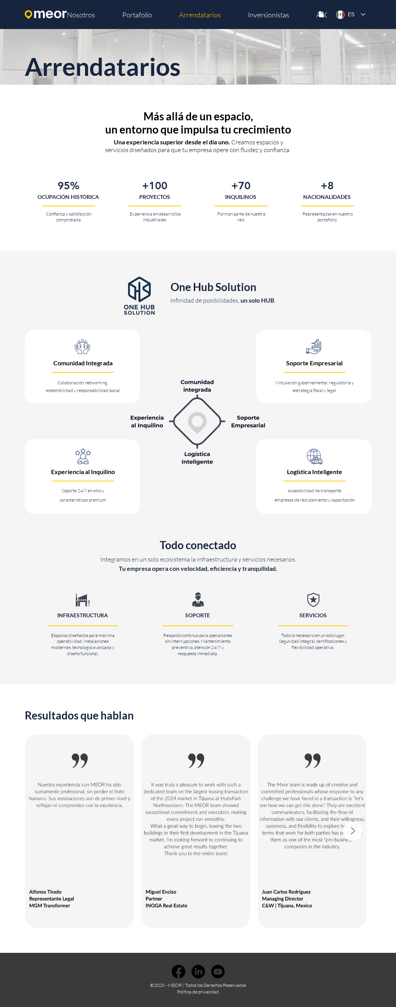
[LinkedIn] (198, 971)
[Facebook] (178, 971)
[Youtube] (218, 971)
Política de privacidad (198, 992)
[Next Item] (352, 831)
